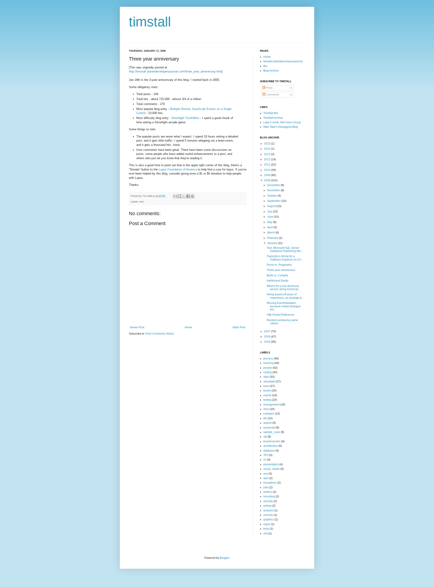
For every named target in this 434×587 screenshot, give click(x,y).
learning (268, 363)
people (267, 367)
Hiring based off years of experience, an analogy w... (285, 296)
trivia (266, 528)
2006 (267, 336)
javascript (269, 427)
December (274, 185)
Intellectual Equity (277, 280)
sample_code (271, 432)
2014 (267, 148)
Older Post (238, 327)
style (266, 376)
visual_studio (271, 469)
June (270, 216)
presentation (271, 464)
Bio (265, 66)
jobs (266, 487)
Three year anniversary (281, 270)
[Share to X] (184, 196)
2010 (267, 170)
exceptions (270, 482)
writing (267, 505)
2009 (267, 175)
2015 (267, 143)
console (268, 515)
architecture (270, 445)
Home (188, 327)
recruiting (269, 496)
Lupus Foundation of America (178, 169)
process (268, 358)
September (274, 201)
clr (264, 459)
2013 (267, 154)
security (268, 501)
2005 (267, 341)
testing (267, 399)
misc (141, 201)
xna (265, 473)
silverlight (269, 381)
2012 (267, 159)
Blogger (224, 557)
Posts (269, 87)
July (270, 211)
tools (266, 386)
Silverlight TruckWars (185, 118)
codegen (268, 413)
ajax (266, 478)
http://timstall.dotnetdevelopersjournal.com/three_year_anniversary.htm (175, 71)
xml (265, 533)
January (272, 243)
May (270, 222)
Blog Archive (271, 70)
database (269, 450)
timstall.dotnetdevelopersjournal (283, 61)
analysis (268, 510)
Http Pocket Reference (280, 314)
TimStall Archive (273, 117)
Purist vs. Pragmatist (279, 264)
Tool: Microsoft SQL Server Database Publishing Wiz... (285, 249)
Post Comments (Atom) (160, 333)
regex (266, 524)
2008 (267, 180)
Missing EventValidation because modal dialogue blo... (284, 306)
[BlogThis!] (179, 196)
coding (267, 372)
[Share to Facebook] (188, 196)
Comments (272, 94)
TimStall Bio (270, 113)
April (270, 227)
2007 (267, 331)
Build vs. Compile (277, 275)
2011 (267, 164)
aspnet (267, 422)
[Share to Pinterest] (192, 196)
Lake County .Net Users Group (282, 122)
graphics (268, 519)
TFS (265, 455)
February (273, 238)
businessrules (272, 441)
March (271, 232)
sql (265, 436)
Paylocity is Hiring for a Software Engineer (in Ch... (285, 258)
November (274, 190)
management (271, 404)
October (272, 195)
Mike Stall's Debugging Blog (280, 126)
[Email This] (175, 196)
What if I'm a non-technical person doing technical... (283, 287)
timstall (150, 21)
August (271, 206)
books (267, 390)
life (265, 418)
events (267, 395)
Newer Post (137, 327)
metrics (267, 492)
